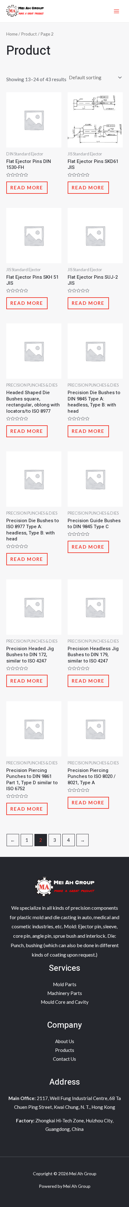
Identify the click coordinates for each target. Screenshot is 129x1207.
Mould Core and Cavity (65, 1002)
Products (64, 1050)
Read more (26, 187)
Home (12, 33)
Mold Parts (64, 984)
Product (29, 33)
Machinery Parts (64, 993)
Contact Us (64, 1059)
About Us (64, 1041)
